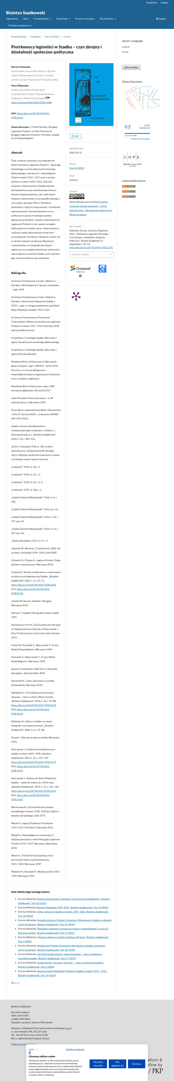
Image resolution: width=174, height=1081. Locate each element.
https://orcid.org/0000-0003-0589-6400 (31, 102)
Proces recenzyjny (84, 18)
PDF (76, 136)
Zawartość (62, 18)
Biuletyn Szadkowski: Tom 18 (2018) (56, 949)
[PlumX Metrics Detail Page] (76, 296)
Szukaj (162, 18)
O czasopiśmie (41, 18)
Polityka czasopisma (19, 25)
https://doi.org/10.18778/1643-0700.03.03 (33, 584)
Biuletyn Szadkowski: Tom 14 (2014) (37, 975)
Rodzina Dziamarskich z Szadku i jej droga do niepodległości (68, 898)
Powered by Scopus (140, 139)
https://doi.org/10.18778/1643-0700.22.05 (91, 247)
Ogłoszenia (12, 18)
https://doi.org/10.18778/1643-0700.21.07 (33, 762)
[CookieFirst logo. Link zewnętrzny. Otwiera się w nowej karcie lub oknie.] (30, 1052)
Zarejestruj (151, 2)
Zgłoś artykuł (131, 67)
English (126, 46)
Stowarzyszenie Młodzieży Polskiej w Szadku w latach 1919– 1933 (72, 971)
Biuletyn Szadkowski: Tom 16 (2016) (89, 907)
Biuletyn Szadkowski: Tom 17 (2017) (56, 932)
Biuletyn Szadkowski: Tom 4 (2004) (36, 966)
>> (18, 982)
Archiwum (35, 36)
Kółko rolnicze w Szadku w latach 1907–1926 (61, 911)
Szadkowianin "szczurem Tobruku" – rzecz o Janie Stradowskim (70, 962)
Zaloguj (164, 2)
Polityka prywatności (75, 1049)
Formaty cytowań (80, 254)
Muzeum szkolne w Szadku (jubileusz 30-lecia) (61, 937)
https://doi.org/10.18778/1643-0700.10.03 (33, 705)
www (68, 1028)
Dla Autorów (107, 18)
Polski (125, 51)
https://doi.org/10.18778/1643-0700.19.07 (33, 790)
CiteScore (144, 126)
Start (25, 18)
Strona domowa (19, 36)
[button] (33, 1049)
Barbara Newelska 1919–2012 (53, 907)
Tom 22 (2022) (52, 36)
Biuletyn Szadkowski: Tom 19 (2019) (56, 924)
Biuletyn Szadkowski (25, 12)
